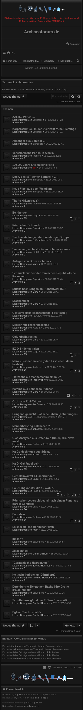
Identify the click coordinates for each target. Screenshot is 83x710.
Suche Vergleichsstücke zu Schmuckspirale (41, 249)
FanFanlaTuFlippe (39, 698)
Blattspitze (38, 143)
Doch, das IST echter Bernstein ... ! (35, 176)
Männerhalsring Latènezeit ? (31, 426)
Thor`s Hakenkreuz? (25, 200)
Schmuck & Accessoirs (17, 82)
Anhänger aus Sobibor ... (29, 140)
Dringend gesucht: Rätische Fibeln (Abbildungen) (44, 414)
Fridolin (36, 444)
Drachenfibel (20, 300)
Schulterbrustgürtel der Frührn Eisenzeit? (39, 600)
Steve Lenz (38, 541)
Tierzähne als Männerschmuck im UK (37, 376)
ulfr (34, 167)
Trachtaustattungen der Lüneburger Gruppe (40, 237)
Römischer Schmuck (26, 225)
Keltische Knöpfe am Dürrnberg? (34, 574)
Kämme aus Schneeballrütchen (32, 388)
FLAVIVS (37, 315)
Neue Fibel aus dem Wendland (32, 188)
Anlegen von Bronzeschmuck (31, 261)
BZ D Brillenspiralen (25, 348)
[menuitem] (73, 44)
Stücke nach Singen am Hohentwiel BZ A (39, 288)
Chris (57, 89)
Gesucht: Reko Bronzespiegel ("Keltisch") (39, 312)
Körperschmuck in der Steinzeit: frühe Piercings (44, 129)
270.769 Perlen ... (23, 117)
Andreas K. (38, 367)
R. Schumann (40, 417)
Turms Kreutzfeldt (35, 89)
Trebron (37, 155)
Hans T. (50, 89)
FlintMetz (37, 252)
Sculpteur (37, 120)
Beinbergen (19, 212)
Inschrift (17, 538)
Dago (64, 89)
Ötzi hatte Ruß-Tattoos (27, 401)
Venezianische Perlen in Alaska (33, 152)
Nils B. (21, 89)
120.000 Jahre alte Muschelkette (33, 164)
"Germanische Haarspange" (30, 562)
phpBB (18, 695)
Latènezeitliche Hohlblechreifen (33, 526)
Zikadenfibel (20, 550)
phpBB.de (37, 702)
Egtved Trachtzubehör (26, 612)
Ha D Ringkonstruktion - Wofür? (33, 488)
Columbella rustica (24, 336)
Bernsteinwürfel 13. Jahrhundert (33, 476)
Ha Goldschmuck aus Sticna (31, 451)
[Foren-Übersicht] (41, 8)
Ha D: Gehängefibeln (25, 463)
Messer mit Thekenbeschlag (30, 324)
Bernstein (18, 514)
